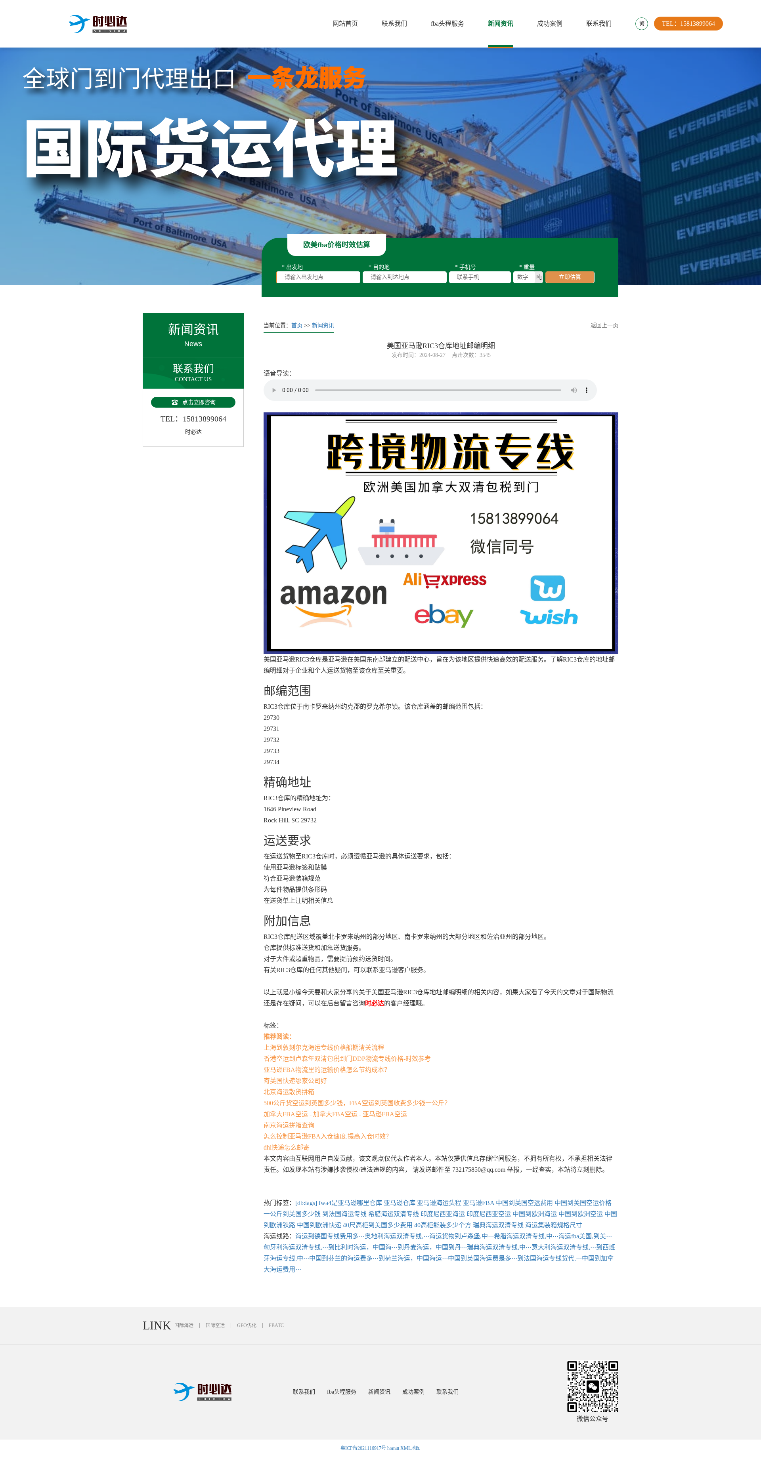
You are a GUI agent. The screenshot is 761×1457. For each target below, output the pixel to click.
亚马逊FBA (478, 1203)
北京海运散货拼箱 (289, 1092)
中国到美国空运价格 (583, 1203)
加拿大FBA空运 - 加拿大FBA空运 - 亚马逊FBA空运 (335, 1114)
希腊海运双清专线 (393, 1214)
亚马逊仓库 (399, 1203)
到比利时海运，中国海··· (363, 1247)
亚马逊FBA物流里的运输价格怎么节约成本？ (327, 1069)
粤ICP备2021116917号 (363, 1448)
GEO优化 (246, 1325)
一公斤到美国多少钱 (292, 1214)
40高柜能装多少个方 (442, 1225)
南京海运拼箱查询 (289, 1125)
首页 (296, 325)
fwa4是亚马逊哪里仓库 (350, 1203)
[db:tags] (306, 1203)
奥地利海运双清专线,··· (397, 1236)
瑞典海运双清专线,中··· (499, 1247)
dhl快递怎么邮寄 (287, 1147)
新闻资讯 (500, 23)
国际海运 (183, 1325)
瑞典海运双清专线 (498, 1225)
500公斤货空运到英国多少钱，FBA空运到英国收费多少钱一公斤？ (357, 1103)
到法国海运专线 (344, 1214)
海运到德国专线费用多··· (330, 1236)
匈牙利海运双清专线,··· (296, 1247)
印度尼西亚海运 (443, 1214)
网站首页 (345, 23)
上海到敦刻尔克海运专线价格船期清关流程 (324, 1047)
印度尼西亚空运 (489, 1214)
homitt (393, 1448)
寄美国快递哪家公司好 (295, 1080)
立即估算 (570, 277)
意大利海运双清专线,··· (564, 1247)
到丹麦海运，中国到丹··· (432, 1247)
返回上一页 (604, 325)
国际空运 (215, 1325)
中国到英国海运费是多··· (482, 1258)
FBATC (276, 1325)
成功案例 (549, 23)
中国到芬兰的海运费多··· (344, 1258)
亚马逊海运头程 (439, 1203)
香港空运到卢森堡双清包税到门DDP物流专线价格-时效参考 (347, 1058)
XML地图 (410, 1448)
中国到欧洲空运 (580, 1214)
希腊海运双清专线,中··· (526, 1236)
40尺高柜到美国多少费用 (378, 1225)
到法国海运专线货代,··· (549, 1258)
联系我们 (394, 23)
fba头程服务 (447, 23)
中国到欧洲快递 (319, 1225)
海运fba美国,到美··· (585, 1236)
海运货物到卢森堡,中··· (461, 1236)
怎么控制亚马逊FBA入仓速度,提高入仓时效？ (328, 1136)
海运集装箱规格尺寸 (553, 1225)
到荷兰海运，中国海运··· (413, 1258)
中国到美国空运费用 (524, 1203)
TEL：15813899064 (688, 23)
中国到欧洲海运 (534, 1214)
